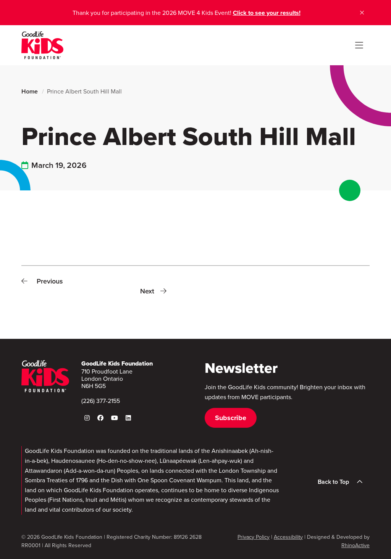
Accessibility (288, 537)
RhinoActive (355, 545)
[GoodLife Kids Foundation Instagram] (87, 418)
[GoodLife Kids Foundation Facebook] (100, 418)
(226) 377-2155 (100, 400)
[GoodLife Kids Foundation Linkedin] (128, 418)
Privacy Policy (254, 537)
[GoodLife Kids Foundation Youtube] (114, 418)
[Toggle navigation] (359, 45)
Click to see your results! (267, 12)
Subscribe (230, 418)
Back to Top (333, 481)
